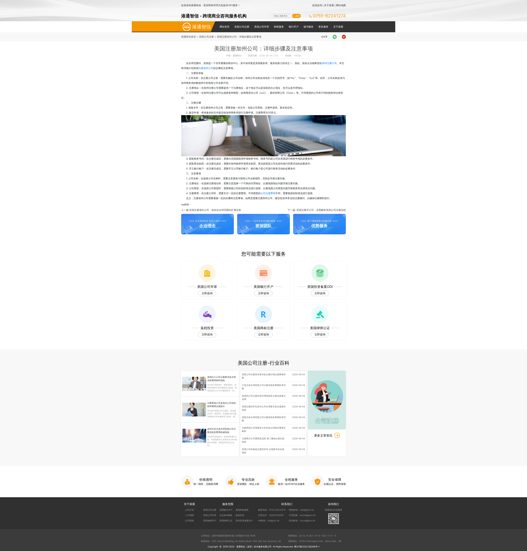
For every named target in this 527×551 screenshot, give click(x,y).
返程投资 (240, 515)
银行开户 (294, 26)
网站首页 (224, 26)
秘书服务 (308, 26)
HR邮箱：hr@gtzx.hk (268, 520)
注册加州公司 (205, 68)
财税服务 (279, 26)
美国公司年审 (261, 26)
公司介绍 (189, 509)
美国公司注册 (241, 26)
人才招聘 (189, 515)
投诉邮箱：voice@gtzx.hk (302, 520)
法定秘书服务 (225, 515)
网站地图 (341, 5)
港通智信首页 (188, 36)
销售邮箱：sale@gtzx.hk (301, 509)
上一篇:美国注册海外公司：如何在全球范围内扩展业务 (211, 210)
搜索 (297, 16)
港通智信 (201, 26)
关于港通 (329, 5)
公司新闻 (189, 520)
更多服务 (323, 26)
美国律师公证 (225, 520)
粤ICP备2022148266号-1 (306, 546)
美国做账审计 (209, 520)
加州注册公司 (329, 63)
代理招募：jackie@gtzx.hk (302, 515)
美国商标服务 (242, 509)
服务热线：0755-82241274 (272, 509)
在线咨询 (317, 5)
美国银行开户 (225, 509)
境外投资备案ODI (244, 520)
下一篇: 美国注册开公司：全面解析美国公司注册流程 (317, 210)
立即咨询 (207, 293)
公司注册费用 (268, 193)
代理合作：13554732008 (271, 515)
